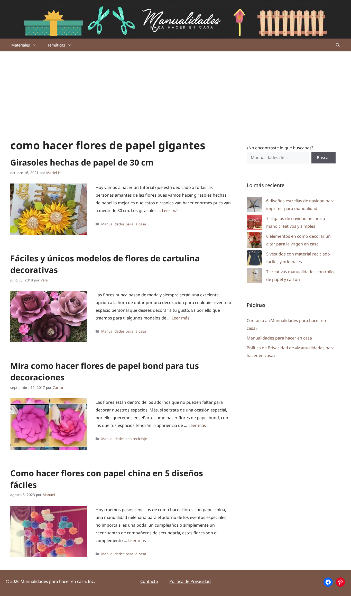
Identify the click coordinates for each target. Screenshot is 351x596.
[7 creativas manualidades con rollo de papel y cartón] (254, 277)
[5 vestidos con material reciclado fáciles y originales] (254, 259)
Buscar (323, 157)
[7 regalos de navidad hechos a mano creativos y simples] (254, 223)
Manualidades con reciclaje (124, 438)
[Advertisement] (175, 90)
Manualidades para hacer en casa (279, 338)
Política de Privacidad (190, 581)
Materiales (20, 45)
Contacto (149, 581)
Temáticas (56, 45)
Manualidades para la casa (123, 224)
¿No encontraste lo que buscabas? (280, 148)
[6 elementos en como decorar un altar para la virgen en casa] (254, 241)
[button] (337, 45)
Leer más (171, 210)
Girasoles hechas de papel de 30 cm (81, 162)
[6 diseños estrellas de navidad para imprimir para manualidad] (254, 206)
